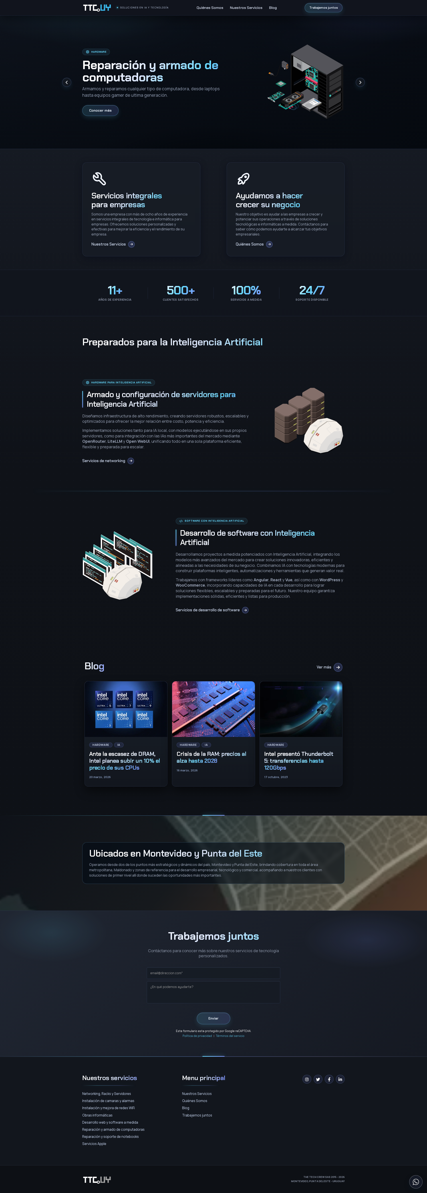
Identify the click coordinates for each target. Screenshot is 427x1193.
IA (118, 745)
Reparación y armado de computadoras (113, 1129)
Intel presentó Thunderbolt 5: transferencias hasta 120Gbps (298, 760)
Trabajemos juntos (323, 8)
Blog (273, 7)
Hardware (101, 745)
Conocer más (100, 110)
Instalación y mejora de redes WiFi (108, 1108)
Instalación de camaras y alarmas (108, 1100)
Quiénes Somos (210, 7)
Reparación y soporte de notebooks (110, 1136)
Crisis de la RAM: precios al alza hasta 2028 (211, 757)
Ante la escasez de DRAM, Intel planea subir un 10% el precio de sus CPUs (124, 760)
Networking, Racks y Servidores (106, 1093)
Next (360, 82)
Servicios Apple (94, 1143)
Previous (66, 82)
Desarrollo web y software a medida (110, 1122)
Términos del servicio (230, 1036)
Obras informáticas (97, 1115)
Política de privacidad (197, 1036)
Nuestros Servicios (246, 7)
